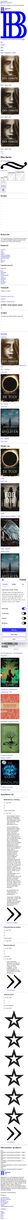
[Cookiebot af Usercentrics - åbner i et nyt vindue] (19, 580)
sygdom (3, 253)
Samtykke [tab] (5, 584)
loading (2, 181)
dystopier (3, 260)
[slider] (14, 102)
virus (2, 251)
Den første (7, 161)
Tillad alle (14, 630)
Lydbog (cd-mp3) (20, 172)
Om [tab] (23, 584)
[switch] (24, 613)
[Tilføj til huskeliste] (3, 190)
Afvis (14, 639)
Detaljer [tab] (14, 584)
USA (2, 262)
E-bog (5, 177)
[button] (14, 1151)
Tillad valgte (14, 634)
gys (1, 259)
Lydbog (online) (11, 172)
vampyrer (3, 249)
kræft (2, 252)
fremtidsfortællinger (5, 256)
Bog (2, 177)
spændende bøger (5, 258)
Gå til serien (4, 337)
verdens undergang (5, 255)
